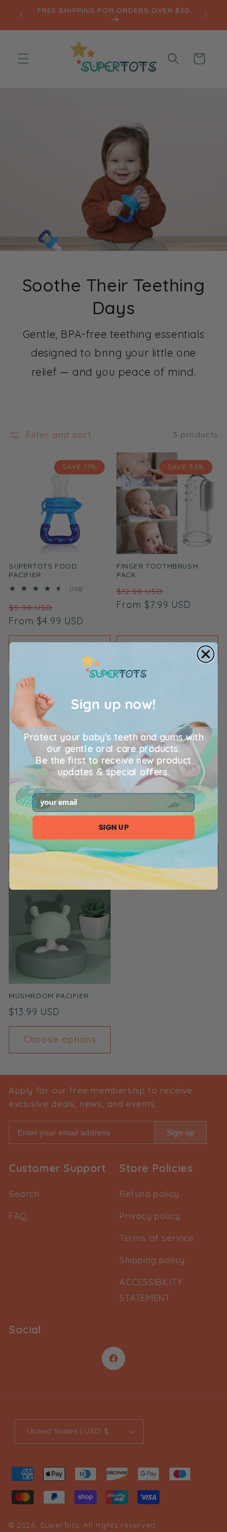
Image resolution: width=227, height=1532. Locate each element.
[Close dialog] (205, 654)
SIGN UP (113, 827)
